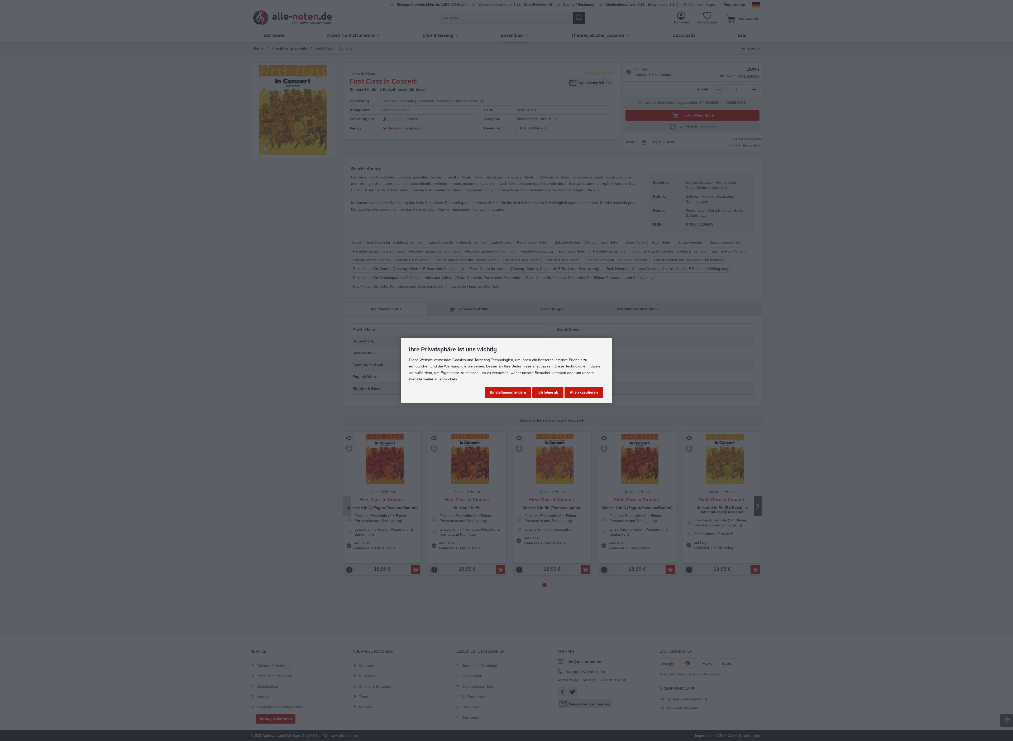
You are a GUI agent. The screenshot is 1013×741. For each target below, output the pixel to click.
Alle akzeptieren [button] (584, 392)
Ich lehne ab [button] (548, 392)
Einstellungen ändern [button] (508, 392)
